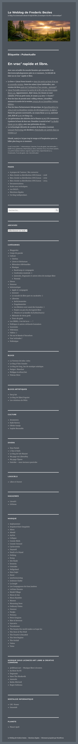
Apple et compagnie (20, 290)
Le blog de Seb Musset (19, 454)
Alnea (12, 530)
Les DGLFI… (14, 189)
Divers (12, 281)
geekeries (19, 148)
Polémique (14, 341)
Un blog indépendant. (18, 195)
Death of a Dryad (16, 552)
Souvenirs (14, 327)
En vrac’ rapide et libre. (28, 64)
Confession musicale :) (23, 273)
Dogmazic (14, 674)
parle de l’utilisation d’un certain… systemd (38, 87)
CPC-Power (14, 704)
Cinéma (15, 259)
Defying (13, 555)
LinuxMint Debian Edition (16, 151)
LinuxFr (13, 501)
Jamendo (13, 679)
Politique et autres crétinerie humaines (25, 324)
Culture (13, 256)
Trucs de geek (41, 146)
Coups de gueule (16, 253)
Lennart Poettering (15, 130)
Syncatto (13, 623)
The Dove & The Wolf (18, 632)
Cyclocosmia (15, 547)
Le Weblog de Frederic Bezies (30, 12)
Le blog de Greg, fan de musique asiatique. (27, 366)
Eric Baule (14, 561)
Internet (15, 293)
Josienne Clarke (16, 581)
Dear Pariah (14, 448)
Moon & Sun (15, 595)
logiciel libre (35, 151)
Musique (15, 267)
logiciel (28, 151)
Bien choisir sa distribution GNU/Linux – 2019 (28, 178)
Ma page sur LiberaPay (19, 457)
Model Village (15, 592)
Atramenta (14, 420)
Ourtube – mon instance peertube (23, 462)
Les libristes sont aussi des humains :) (29, 307)
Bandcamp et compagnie (24, 270)
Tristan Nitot (15, 375)
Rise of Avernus (16, 621)
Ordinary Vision (16, 606)
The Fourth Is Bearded (19, 635)
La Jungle (13, 584)
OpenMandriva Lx (46, 151)
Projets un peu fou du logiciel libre (27, 310)
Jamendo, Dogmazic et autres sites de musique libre (34, 276)
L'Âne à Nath (15, 451)
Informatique (25, 146)
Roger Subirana (16, 685)
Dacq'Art (13, 395)
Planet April (14, 727)
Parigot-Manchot (17, 369)
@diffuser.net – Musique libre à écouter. (26, 668)
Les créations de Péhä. (19, 400)
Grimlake (13, 566)
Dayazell (13, 549)
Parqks (12, 612)
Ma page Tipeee (16, 459)
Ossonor (13, 609)
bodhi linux (11, 148)
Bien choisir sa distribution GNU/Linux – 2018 (28, 175)
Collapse (13, 538)
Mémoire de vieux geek (21, 316)
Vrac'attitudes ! (52, 146)
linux (44, 148)
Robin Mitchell (16, 682)
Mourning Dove (16, 603)
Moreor (13, 601)
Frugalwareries (20, 304)
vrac (27, 153)
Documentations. (17, 184)
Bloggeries (14, 250)
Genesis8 (13, 707)
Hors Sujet (14, 572)
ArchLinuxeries (20, 301)
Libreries (33, 146)
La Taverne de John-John (20, 361)
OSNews (13, 504)
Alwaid (12, 532)
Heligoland (14, 569)
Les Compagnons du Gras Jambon (23, 586)
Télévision (14, 330)
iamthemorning (16, 578)
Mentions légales (17, 192)
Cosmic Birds (15, 541)
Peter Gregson (15, 618)
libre (34, 148)
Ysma (12, 646)
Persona (13, 615)
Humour (13, 284)
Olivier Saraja (15, 426)
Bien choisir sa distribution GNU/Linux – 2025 (28, 181)
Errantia (13, 564)
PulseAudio (11, 153)
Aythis (12, 535)
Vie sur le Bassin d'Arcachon (21, 335)
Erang (12, 558)
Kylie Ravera (15, 423)
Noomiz (17, 279)
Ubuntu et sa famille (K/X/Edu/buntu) (29, 313)
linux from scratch (52, 148)
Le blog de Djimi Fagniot (20, 397)
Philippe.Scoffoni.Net (18, 372)
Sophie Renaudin (17, 428)
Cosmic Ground (16, 544)
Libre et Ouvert (16, 482)
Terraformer (15, 626)
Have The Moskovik (18, 676)
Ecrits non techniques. (19, 186)
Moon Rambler (16, 598)
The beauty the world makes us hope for (26, 629)
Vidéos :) (13, 333)
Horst (12, 575)
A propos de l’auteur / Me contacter (24, 172)
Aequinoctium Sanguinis (20, 527)
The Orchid (14, 640)
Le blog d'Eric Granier (18, 364)
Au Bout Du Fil (15, 671)
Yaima (12, 643)
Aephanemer (15, 524)
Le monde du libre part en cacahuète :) (27, 296)
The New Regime (16, 638)
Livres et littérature (20, 262)
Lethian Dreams (16, 589)
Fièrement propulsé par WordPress (52, 738)
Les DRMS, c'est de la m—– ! (21, 321)
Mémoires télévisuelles (21, 264)
